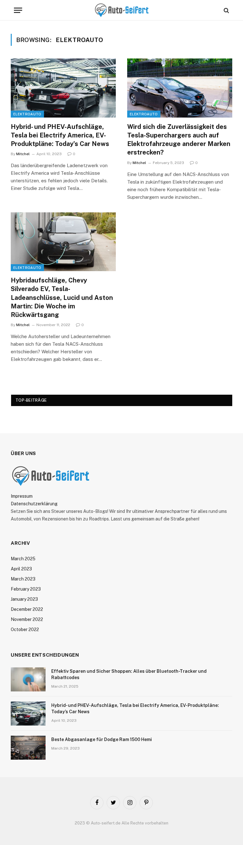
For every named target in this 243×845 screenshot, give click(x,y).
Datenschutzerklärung (34, 503)
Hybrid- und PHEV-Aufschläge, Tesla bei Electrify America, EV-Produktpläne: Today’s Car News (60, 135)
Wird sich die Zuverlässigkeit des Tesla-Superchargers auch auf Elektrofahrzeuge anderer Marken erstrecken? (178, 139)
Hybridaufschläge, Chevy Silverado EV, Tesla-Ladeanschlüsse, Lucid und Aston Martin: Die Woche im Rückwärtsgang (62, 298)
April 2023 (21, 568)
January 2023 (24, 599)
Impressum (22, 496)
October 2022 (25, 629)
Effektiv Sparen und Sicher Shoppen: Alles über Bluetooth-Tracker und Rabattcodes (129, 674)
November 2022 (27, 619)
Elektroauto (27, 114)
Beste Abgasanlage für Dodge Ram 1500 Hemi (101, 739)
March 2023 (23, 578)
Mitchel (23, 154)
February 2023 (26, 589)
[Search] (225, 10)
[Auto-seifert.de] (121, 10)
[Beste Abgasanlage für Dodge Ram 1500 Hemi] (28, 748)
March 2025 (23, 558)
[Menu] (18, 10)
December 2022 (27, 609)
